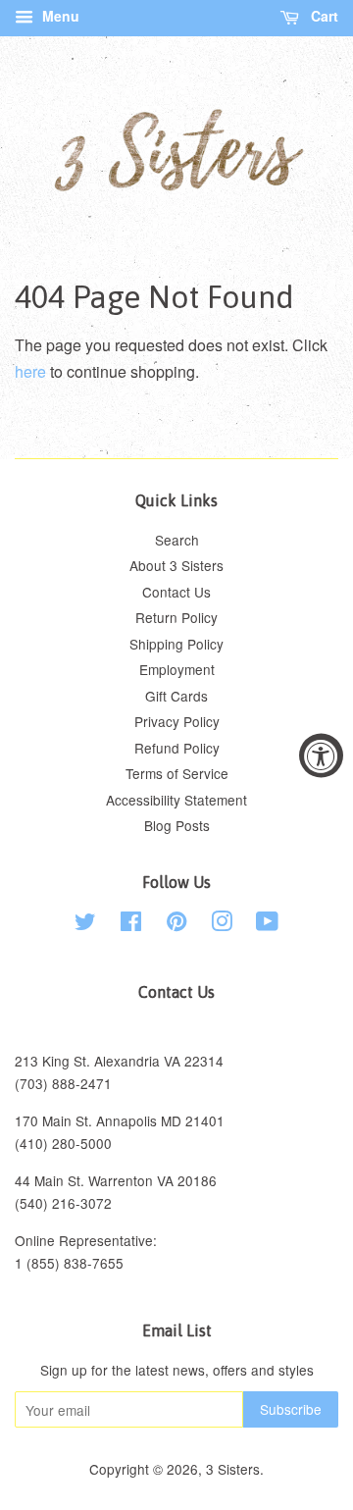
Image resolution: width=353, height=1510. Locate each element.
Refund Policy (177, 747)
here (30, 371)
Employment (177, 669)
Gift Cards (176, 695)
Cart (322, 16)
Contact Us (176, 591)
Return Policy (176, 617)
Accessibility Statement (176, 799)
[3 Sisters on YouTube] (267, 924)
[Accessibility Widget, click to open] (321, 755)
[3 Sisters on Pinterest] (176, 924)
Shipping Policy (176, 643)
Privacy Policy (177, 721)
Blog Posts (177, 825)
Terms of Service (177, 773)
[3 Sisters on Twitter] (85, 924)
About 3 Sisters (176, 565)
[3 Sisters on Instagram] (221, 924)
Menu (58, 16)
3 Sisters (233, 1469)
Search (177, 539)
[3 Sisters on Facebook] (131, 924)
